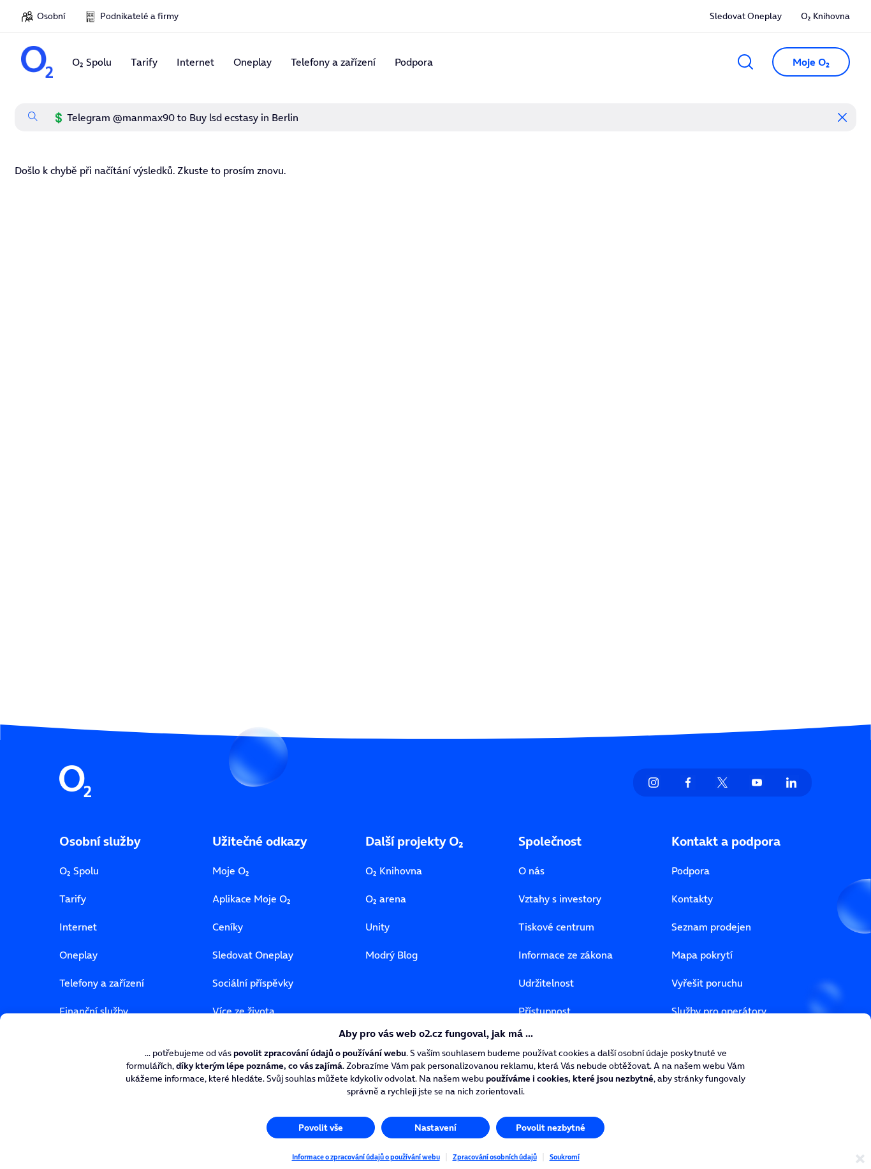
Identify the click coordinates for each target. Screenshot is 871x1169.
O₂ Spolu (79, 871)
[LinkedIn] (791, 782)
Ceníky (227, 927)
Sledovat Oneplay (746, 16)
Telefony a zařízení (101, 983)
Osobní (51, 16)
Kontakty (692, 899)
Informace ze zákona (565, 955)
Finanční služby (93, 1011)
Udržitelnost (546, 983)
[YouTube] (757, 782)
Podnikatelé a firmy (139, 16)
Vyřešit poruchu (707, 983)
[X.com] (722, 782)
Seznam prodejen (711, 927)
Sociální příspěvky (252, 983)
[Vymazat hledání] (842, 117)
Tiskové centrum (556, 927)
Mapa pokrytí (702, 955)
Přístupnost (544, 1011)
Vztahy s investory (559, 899)
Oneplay (78, 955)
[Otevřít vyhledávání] (745, 62)
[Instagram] (653, 782)
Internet (78, 927)
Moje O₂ (230, 871)
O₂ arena (385, 899)
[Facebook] (688, 782)
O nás (531, 871)
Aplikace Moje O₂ (251, 899)
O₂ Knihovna (825, 16)
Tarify (72, 899)
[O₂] (37, 62)
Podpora (690, 871)
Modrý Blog (391, 955)
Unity (377, 927)
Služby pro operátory (718, 1011)
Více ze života (243, 1011)
